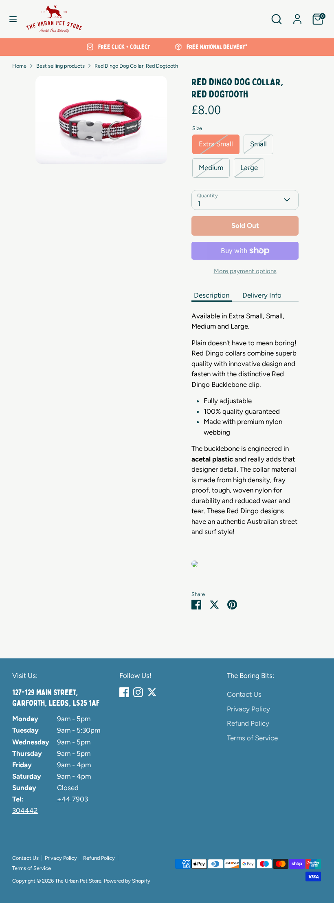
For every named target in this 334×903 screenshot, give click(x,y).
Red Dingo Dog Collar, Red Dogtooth (136, 66)
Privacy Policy (248, 709)
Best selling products (60, 66)
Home (19, 66)
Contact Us (244, 694)
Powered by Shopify (127, 881)
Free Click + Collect (123, 46)
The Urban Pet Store (78, 881)
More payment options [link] (245, 271)
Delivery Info (261, 295)
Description (211, 295)
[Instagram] (138, 692)
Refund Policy (248, 723)
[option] (118, 47)
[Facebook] (124, 692)
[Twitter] (152, 692)
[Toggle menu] (13, 19)
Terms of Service (252, 738)
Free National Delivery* (216, 46)
